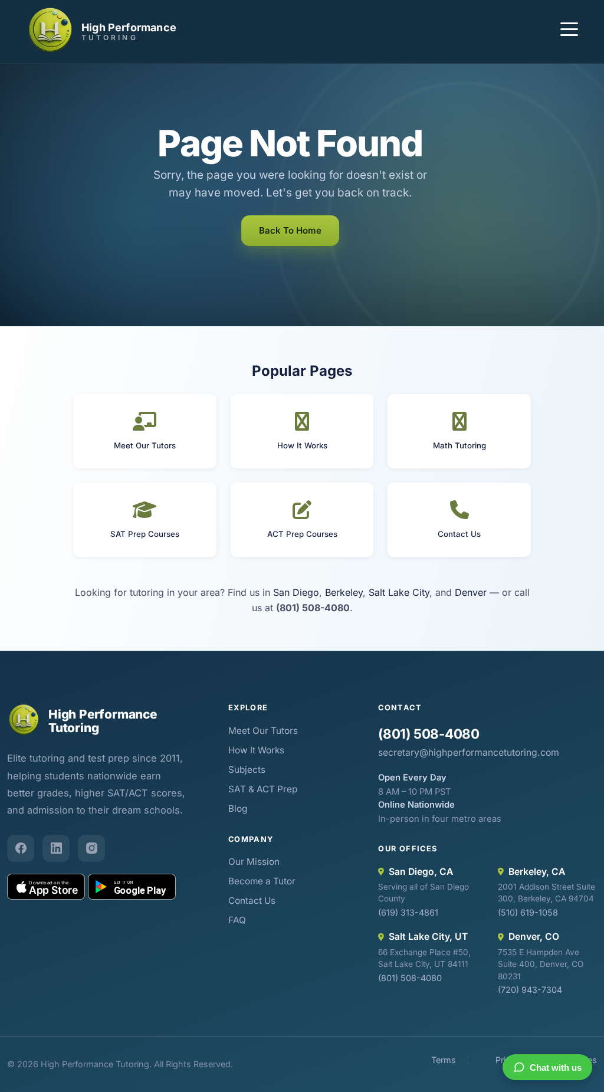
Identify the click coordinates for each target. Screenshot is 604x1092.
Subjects (246, 769)
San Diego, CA (421, 871)
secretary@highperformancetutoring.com (468, 752)
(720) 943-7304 (530, 990)
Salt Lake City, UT (428, 936)
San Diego (296, 592)
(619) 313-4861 (408, 912)
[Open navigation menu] (569, 31)
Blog (237, 808)
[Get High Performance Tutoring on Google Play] (132, 887)
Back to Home (290, 230)
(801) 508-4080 (429, 734)
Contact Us (251, 900)
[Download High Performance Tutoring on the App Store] (46, 887)
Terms (443, 1060)
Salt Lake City (399, 592)
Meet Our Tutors (263, 730)
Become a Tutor (262, 881)
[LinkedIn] (56, 848)
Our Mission (254, 861)
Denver (471, 592)
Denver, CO (533, 936)
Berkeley (344, 592)
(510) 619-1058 (528, 912)
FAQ (237, 920)
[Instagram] (91, 848)
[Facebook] (20, 848)
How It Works (256, 750)
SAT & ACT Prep (262, 789)
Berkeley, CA (536, 871)
